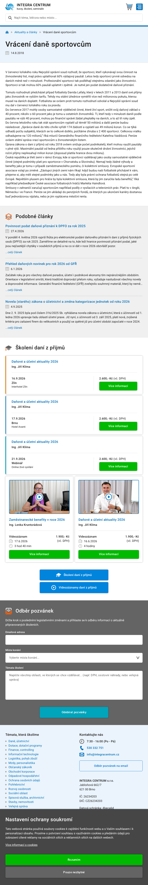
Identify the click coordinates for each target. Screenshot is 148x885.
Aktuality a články (25, 32)
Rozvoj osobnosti (19, 789)
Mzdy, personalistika (21, 763)
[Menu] (139, 7)
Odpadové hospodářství (23, 776)
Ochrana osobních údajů (24, 780)
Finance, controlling (21, 750)
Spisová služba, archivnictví (26, 797)
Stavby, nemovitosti (21, 802)
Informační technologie (23, 754)
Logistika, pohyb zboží (22, 758)
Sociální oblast (18, 793)
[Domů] (7, 32)
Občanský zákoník (20, 767)
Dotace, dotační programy (25, 745)
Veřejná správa (18, 806)
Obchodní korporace (21, 771)
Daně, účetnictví (18, 741)
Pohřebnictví (16, 784)
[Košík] (129, 7)
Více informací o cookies (21, 845)
